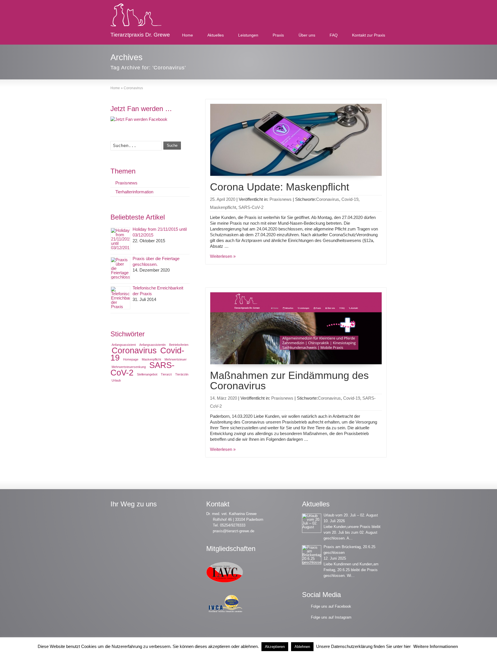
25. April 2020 (222, 199)
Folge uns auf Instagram (331, 617)
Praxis (278, 35)
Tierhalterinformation (134, 191)
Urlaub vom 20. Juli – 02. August (351, 515)
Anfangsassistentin (152, 344)
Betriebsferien (178, 344)
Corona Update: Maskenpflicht (279, 187)
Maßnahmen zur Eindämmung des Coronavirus (289, 380)
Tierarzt (166, 374)
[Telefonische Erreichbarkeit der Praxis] (120, 297)
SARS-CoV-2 (250, 207)
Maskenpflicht (223, 207)
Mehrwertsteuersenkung (129, 367)
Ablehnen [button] (302, 646)
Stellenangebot (147, 374)
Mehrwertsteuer (176, 359)
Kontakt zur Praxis (368, 35)
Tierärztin (181, 374)
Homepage (130, 359)
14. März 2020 (223, 398)
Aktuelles (215, 35)
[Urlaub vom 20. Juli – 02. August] (311, 523)
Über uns (307, 35)
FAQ (334, 35)
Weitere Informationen (435, 646)
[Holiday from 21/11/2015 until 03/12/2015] (120, 239)
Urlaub (116, 380)
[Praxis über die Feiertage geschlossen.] (120, 268)
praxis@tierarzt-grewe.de (233, 531)
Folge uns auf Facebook (331, 606)
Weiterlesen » (223, 256)
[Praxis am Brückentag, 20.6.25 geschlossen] (311, 555)
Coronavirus (327, 199)
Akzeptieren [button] (275, 646)
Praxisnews (280, 199)
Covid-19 (349, 199)
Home (187, 35)
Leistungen (248, 35)
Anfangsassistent (124, 344)
